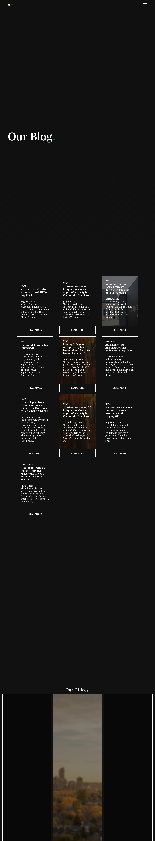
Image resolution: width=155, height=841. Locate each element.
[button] (145, 5)
